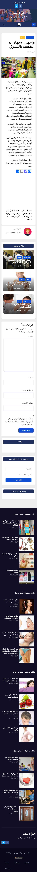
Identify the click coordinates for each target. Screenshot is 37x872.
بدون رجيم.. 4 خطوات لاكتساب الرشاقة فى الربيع (19, 283)
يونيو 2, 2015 (27, 266)
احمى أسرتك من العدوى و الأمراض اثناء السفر (19, 261)
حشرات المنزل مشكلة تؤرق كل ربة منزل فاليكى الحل (10, 792)
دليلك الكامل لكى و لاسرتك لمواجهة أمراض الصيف (13, 213)
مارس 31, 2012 (13, 813)
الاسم (31, 377)
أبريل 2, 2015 (26, 310)
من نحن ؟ (17, 862)
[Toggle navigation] (19, 25)
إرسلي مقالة (8, 868)
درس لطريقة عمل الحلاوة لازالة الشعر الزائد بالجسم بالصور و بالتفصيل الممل (10, 651)
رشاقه (28, 279)
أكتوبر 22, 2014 (13, 606)
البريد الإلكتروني (28, 390)
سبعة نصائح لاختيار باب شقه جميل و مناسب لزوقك (11, 809)
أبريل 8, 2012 (13, 656)
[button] (4, 24)
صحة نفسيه (30, 38)
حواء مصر (18, 13)
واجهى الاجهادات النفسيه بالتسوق (22, 44)
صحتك (22, 38)
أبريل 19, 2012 (13, 797)
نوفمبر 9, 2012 (13, 762)
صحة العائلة (27, 257)
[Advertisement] (19, 191)
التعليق (31, 336)
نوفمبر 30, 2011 (13, 558)
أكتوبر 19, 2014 (13, 620)
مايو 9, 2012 (14, 778)
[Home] (34, 24)
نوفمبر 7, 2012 (13, 699)
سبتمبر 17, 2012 (13, 637)
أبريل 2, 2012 (13, 542)
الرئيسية (27, 862)
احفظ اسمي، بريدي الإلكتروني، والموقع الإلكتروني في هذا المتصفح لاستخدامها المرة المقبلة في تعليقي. (19, 421)
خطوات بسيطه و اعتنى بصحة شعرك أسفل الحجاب (11, 602)
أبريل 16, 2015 (26, 288)
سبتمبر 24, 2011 (13, 732)
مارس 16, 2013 (13, 683)
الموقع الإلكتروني (28, 403)
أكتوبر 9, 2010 (13, 575)
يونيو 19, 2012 (13, 527)
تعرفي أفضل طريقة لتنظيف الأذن (22, 305)
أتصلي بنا (7, 862)
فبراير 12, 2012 (13, 718)
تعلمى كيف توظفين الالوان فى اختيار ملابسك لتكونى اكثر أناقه (10, 523)
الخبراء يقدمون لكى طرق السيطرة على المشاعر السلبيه (10, 713)
